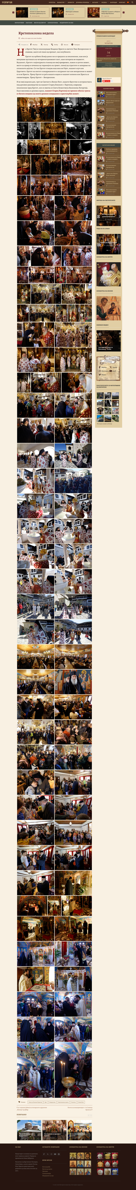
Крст (46, 1102)
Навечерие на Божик (36, 12)
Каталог (95, 2)
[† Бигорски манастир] (7, 2)
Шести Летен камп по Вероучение (113, 101)
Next (119, 216)
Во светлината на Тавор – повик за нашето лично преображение (113, 135)
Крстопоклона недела (63, 1102)
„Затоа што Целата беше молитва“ (52, 1135)
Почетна (52, 2)
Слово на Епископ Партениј (35, 1102)
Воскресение (52, 1102)
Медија (104, 2)
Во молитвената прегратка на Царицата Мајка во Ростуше (79, 1135)
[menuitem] (128, 2)
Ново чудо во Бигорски (108, 242)
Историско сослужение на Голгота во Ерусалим (109, 12)
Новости (71, 2)
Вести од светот (40, 23)
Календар (113, 2)
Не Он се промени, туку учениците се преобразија (112, 151)
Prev (97, 216)
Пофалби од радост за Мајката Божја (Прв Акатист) (75, 12)
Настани (29, 23)
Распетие (73, 1102)
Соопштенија (53, 23)
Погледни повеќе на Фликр (104, 424)
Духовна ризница (82, 2)
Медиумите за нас (66, 23)
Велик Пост (81, 1102)
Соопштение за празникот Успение (27, 1135)
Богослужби (34, 9)
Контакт (122, 2)
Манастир (60, 2)
